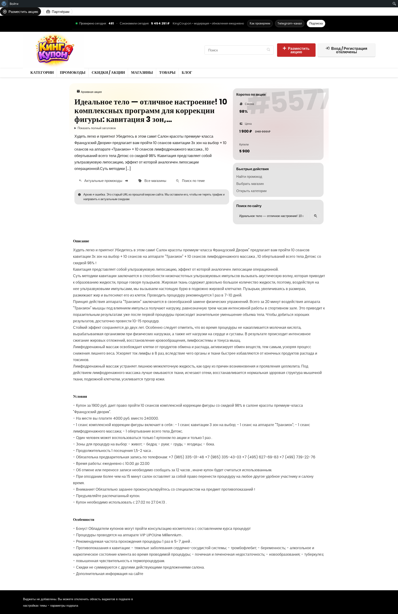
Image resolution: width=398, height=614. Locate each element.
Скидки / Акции (150, 46)
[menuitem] (4, 3)
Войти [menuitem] (14, 4)
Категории (99, 46)
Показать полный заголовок (97, 128)
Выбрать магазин (250, 183)
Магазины (176, 46)
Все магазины (155, 180)
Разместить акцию (299, 50)
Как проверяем (260, 23)
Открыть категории (251, 190)
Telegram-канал (290, 23)
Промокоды (122, 46)
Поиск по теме (193, 180)
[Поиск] (268, 50)
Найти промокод (249, 176)
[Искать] (315, 216)
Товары (96, 53)
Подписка (316, 23)
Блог (112, 53)
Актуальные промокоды (103, 180)
